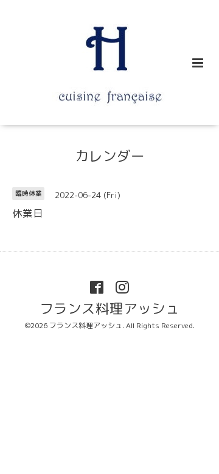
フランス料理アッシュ (109, 308)
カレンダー (110, 155)
